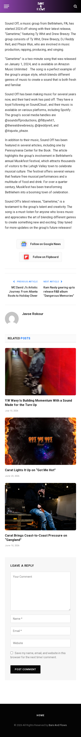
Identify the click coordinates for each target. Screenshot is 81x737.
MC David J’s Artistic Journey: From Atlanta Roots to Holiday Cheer (23, 291)
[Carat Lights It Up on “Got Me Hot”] (40, 441)
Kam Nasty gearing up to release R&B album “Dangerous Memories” (59, 291)
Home (40, 715)
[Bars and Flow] (40, 6)
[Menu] (6, 6)
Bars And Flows (58, 725)
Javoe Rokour (32, 314)
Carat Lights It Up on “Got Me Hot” (30, 470)
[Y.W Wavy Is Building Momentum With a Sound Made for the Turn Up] (40, 371)
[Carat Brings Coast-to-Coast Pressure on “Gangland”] (40, 506)
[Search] (75, 6)
